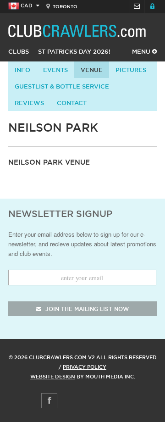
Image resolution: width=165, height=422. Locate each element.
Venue (92, 70)
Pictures (131, 70)
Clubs (18, 51)
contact (72, 103)
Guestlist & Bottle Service (62, 86)
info (22, 70)
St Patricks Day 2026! (74, 51)
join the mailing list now (86, 309)
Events (55, 70)
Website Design (52, 376)
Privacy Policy (84, 367)
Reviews (29, 103)
